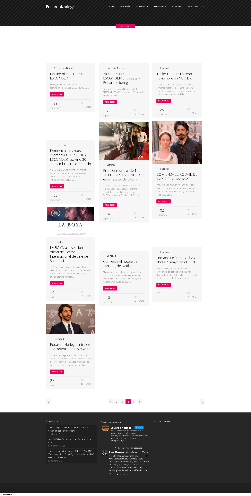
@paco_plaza (115, 470)
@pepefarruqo (132, 452)
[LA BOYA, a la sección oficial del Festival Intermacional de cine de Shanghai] (70, 222)
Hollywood (59, 339)
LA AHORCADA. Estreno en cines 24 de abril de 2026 (69, 441)
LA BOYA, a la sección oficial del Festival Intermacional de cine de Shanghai (69, 254)
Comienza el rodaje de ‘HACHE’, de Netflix (120, 263)
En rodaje (164, 168)
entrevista (111, 68)
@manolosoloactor (133, 467)
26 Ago (145, 452)
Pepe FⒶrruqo (116, 452)
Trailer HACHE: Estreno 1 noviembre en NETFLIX (175, 75)
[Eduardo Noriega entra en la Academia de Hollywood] (70, 319)
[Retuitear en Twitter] (116, 448)
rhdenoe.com (6, 494)
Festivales (58, 242)
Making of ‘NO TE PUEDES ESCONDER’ (70, 75)
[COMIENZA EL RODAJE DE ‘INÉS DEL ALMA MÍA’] (177, 142)
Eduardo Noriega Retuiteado (130, 448)
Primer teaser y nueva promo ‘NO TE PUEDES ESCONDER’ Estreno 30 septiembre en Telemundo (70, 157)
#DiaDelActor (115, 458)
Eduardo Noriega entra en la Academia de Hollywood (70, 346)
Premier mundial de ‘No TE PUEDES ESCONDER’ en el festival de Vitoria (121, 174)
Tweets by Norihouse (111, 422)
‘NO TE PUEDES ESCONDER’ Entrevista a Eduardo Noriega (121, 78)
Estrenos (58, 68)
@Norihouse (128, 470)
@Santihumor (140, 470)
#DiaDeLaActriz (129, 458)
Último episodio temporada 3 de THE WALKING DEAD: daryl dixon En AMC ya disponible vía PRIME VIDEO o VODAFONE (71, 454)
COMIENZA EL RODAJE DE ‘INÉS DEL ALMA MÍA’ (177, 176)
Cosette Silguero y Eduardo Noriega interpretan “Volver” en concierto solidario (70, 429)
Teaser (66, 145)
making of (67, 68)
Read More (57, 94)
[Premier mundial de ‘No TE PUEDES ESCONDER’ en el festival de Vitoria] (124, 141)
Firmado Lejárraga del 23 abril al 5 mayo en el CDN (175, 259)
